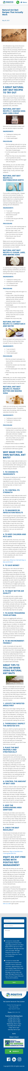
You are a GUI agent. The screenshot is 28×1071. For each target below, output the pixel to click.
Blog (14, 1033)
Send (14, 982)
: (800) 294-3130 (14, 1012)
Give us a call (6, 903)
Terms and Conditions (12, 978)
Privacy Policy (11, 954)
